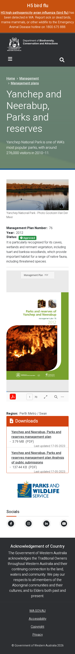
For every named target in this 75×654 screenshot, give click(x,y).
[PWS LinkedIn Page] (46, 523)
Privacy (37, 634)
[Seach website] (62, 59)
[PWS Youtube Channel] (64, 523)
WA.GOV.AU (37, 610)
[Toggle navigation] (10, 59)
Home (10, 78)
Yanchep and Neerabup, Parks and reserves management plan (36, 434)
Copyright (37, 626)
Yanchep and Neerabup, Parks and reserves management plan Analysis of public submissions (37, 458)
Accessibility (37, 618)
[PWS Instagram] (28, 523)
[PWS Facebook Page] (11, 523)
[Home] (32, 43)
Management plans (25, 83)
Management (29, 78)
